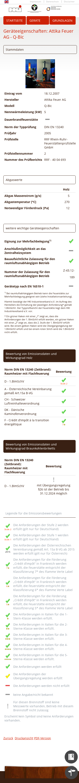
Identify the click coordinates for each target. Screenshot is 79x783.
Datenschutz (52, 1)
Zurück (8, 738)
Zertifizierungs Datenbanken (71, 753)
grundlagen (62, 20)
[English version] (6, 2)
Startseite (14, 20)
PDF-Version (42, 738)
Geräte (34, 20)
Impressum (35, 1)
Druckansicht (24, 738)
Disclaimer (69, 1)
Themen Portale (71, 769)
